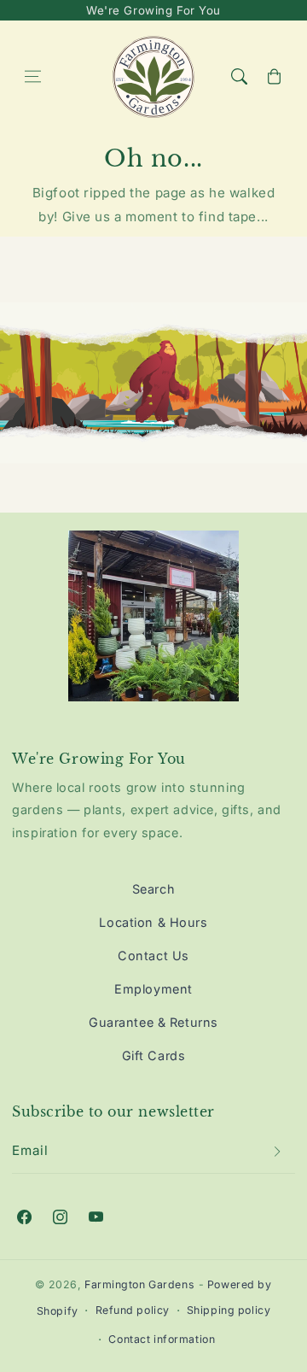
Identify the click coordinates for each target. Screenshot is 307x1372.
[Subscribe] (277, 1151)
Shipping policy (229, 1310)
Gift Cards (154, 1055)
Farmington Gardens (139, 1284)
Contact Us (153, 955)
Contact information (161, 1339)
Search (153, 889)
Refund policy (133, 1310)
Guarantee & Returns (153, 1022)
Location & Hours (153, 922)
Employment (153, 989)
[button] (32, 77)
